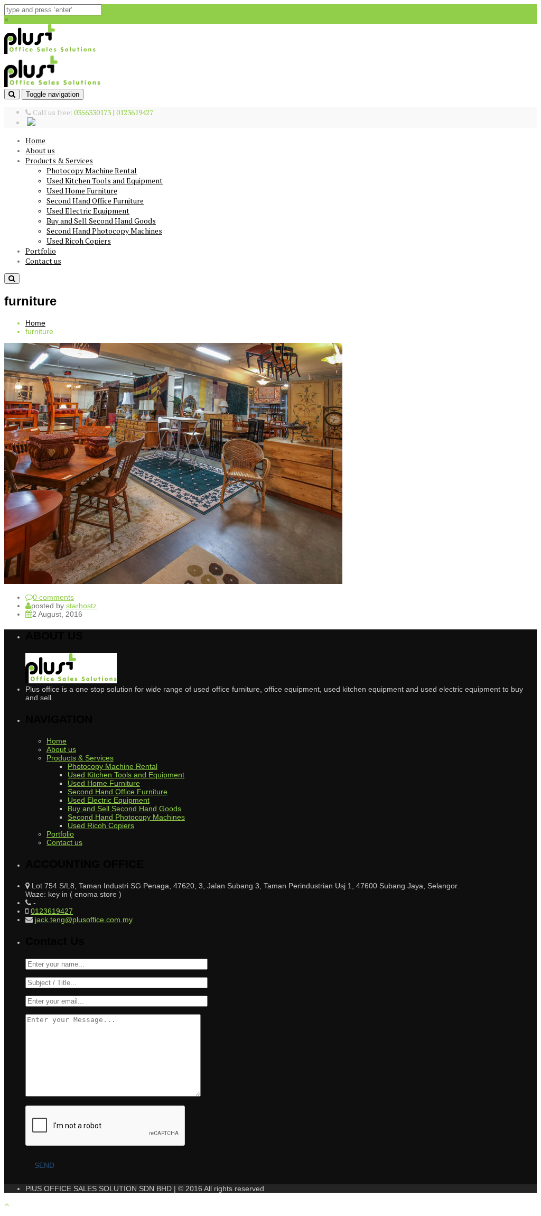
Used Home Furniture (81, 190)
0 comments (53, 597)
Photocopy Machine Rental (91, 170)
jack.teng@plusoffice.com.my (84, 919)
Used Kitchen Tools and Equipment (104, 180)
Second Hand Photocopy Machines (104, 231)
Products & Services (59, 160)
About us (40, 150)
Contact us (43, 261)
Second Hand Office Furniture (95, 201)
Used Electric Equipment (87, 211)
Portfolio (40, 251)
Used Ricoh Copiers (78, 241)
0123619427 (52, 911)
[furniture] (173, 581)
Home (35, 140)
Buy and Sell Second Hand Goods (101, 221)
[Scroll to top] (6, 1204)
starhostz (81, 605)
